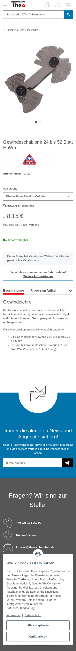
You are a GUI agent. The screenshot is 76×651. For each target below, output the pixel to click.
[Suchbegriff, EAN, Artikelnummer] (68, 14)
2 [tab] (40, 122)
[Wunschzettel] (57, 4)
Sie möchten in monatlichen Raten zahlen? (38, 274)
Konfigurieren (38, 636)
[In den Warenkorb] (6, 42)
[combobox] (38, 196)
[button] (47, 4)
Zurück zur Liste (15, 29)
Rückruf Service (26, 535)
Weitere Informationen (38, 276)
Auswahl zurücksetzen (20, 205)
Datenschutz (33, 615)
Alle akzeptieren (38, 625)
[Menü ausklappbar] (5, 2)
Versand (34, 224)
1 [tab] (36, 122)
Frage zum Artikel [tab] (43, 290)
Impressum (13, 615)
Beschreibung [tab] (13, 290)
